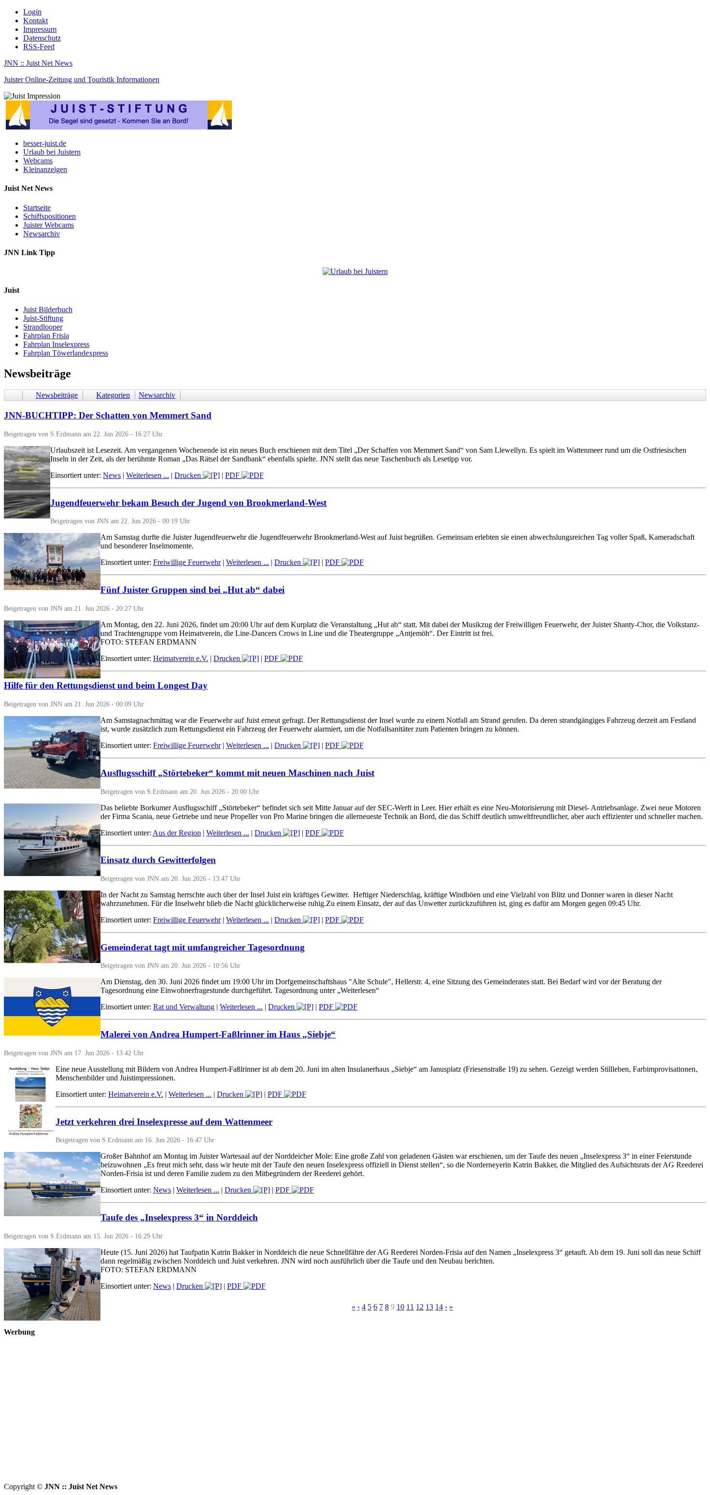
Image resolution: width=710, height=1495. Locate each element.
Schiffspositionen (49, 216)
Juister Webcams (48, 225)
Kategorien (113, 395)
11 (410, 1307)
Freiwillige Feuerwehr (187, 562)
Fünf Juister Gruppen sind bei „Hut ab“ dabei (192, 590)
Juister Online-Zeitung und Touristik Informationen (81, 79)
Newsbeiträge (57, 395)
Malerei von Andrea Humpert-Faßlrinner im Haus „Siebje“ (218, 1034)
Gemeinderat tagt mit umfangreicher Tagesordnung (202, 947)
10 (400, 1307)
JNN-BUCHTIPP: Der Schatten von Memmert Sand (108, 415)
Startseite (37, 207)
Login (32, 12)
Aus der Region (177, 833)
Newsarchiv (41, 234)
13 (429, 1307)
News (112, 475)
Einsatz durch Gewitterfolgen (158, 860)
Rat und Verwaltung (183, 1007)
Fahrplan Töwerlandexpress (65, 353)
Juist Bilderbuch (47, 309)
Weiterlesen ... (147, 475)
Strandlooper (42, 327)
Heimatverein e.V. (180, 658)
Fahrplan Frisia (46, 335)
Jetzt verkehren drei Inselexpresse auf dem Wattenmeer (164, 1122)
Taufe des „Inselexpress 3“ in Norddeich (179, 1217)
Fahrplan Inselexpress (56, 344)
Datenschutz (42, 38)
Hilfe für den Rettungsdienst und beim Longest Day (106, 685)
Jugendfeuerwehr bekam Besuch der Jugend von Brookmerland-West (188, 503)
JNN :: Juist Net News (38, 63)
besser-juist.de (44, 143)
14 (439, 1307)
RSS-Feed (39, 47)
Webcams (38, 161)
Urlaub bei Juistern (52, 152)
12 (420, 1307)
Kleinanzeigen (45, 169)
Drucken (188, 475)
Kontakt (35, 20)
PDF (233, 475)
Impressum (40, 29)
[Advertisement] (293, 1414)
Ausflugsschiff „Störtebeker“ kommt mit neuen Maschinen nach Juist (237, 773)
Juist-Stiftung (43, 318)
